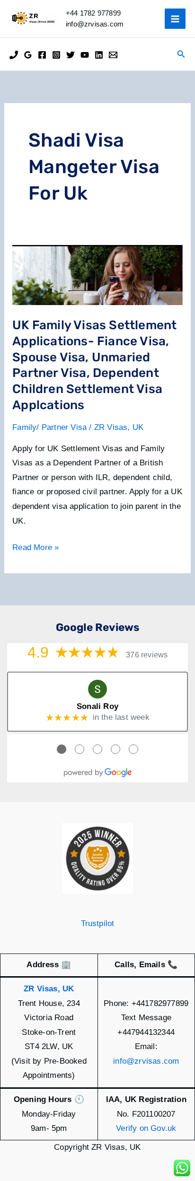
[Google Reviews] (28, 55)
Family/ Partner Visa (49, 427)
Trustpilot (98, 923)
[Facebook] (42, 55)
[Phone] (13, 55)
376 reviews (147, 655)
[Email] (113, 55)
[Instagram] (56, 55)
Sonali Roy (97, 706)
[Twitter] (70, 55)
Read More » (35, 548)
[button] (181, 54)
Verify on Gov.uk (146, 1128)
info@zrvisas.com (146, 1061)
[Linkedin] (99, 55)
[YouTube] (84, 55)
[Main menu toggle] (175, 19)
